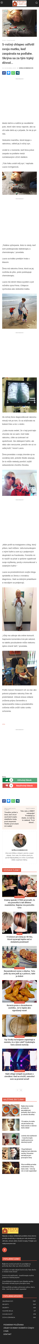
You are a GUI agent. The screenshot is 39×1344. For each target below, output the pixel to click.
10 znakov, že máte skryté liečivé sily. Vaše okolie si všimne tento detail (19, 1271)
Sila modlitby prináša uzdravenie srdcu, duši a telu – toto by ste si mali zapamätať (18, 1288)
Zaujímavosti (11, 40)
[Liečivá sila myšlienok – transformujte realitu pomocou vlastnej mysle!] (11, 1139)
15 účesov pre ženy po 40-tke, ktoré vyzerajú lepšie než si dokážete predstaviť (19, 939)
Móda (19, 934)
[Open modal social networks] (18, 72)
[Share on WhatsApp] (13, 72)
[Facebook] (4, 1249)
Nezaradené (19, 897)
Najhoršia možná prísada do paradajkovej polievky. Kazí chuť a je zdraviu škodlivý (28, 1110)
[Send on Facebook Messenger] (8, 72)
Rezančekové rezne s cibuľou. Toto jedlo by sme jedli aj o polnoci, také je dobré (19, 973)
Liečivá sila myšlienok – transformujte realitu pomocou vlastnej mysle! (18, 1276)
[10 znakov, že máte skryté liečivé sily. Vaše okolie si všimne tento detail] (11, 1125)
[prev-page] (17, 1090)
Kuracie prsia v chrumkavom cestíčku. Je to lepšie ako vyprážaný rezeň (19, 1008)
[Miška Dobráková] (19, 840)
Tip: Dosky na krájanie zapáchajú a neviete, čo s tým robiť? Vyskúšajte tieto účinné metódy (19, 1042)
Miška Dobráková (26, 68)
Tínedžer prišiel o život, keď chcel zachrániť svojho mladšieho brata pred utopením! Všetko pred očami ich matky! (11, 819)
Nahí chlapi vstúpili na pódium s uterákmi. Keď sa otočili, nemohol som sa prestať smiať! (19, 1076)
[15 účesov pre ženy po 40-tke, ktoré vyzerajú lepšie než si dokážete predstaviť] (19, 923)
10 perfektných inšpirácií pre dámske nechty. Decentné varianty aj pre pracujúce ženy (29, 1153)
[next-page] (21, 1090)
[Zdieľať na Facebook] (4, 72)
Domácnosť (19, 1036)
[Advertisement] (19, 99)
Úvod (3, 40)
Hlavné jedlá (19, 968)
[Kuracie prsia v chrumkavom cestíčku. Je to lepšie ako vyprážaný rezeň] (19, 991)
